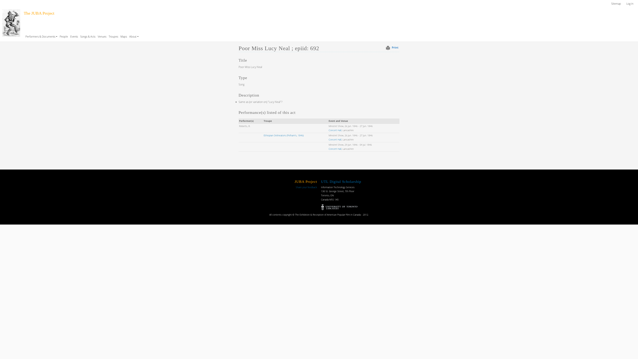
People (64, 36)
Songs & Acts (87, 36)
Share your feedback (306, 187)
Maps (123, 36)
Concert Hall (335, 130)
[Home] (11, 11)
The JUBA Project (39, 13)
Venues (102, 36)
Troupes (113, 36)
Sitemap (616, 3)
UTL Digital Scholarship (341, 182)
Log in (629, 3)
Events (74, 36)
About (132, 36)
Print (395, 47)
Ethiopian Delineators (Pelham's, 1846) (284, 135)
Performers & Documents (40, 36)
